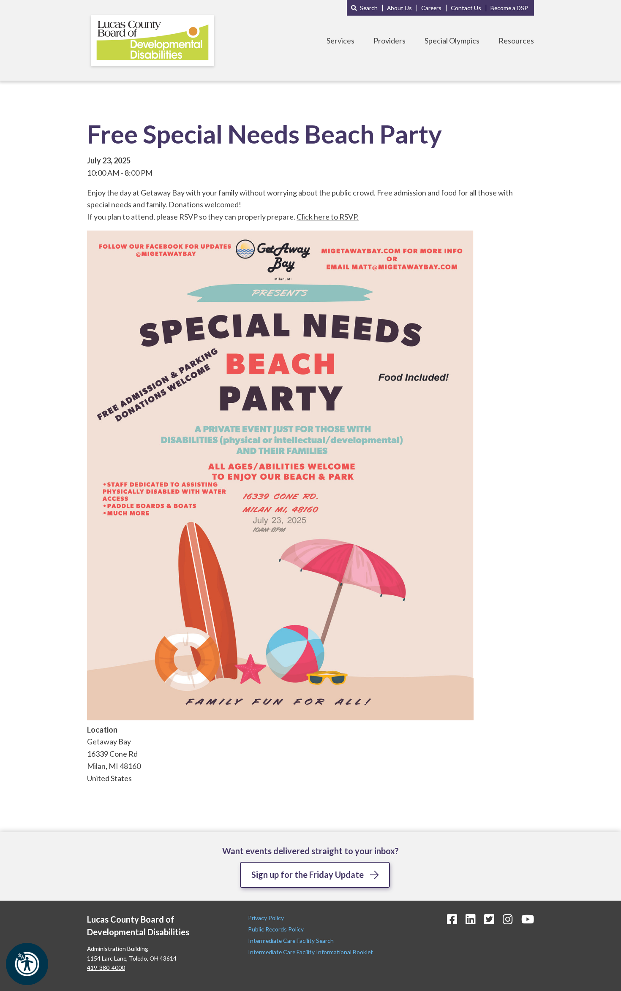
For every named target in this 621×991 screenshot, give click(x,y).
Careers (431, 7)
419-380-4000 (106, 967)
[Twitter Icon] (489, 919)
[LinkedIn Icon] (471, 919)
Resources (516, 40)
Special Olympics (452, 40)
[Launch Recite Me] (27, 964)
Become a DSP (509, 7)
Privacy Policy (266, 917)
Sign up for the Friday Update (307, 874)
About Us (399, 7)
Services (340, 40)
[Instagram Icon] (508, 919)
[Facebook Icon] (452, 919)
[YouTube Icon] (527, 919)
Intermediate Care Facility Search (291, 940)
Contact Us (466, 7)
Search (369, 7)
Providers (389, 40)
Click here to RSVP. (328, 216)
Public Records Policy (276, 929)
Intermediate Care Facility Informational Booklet (310, 952)
